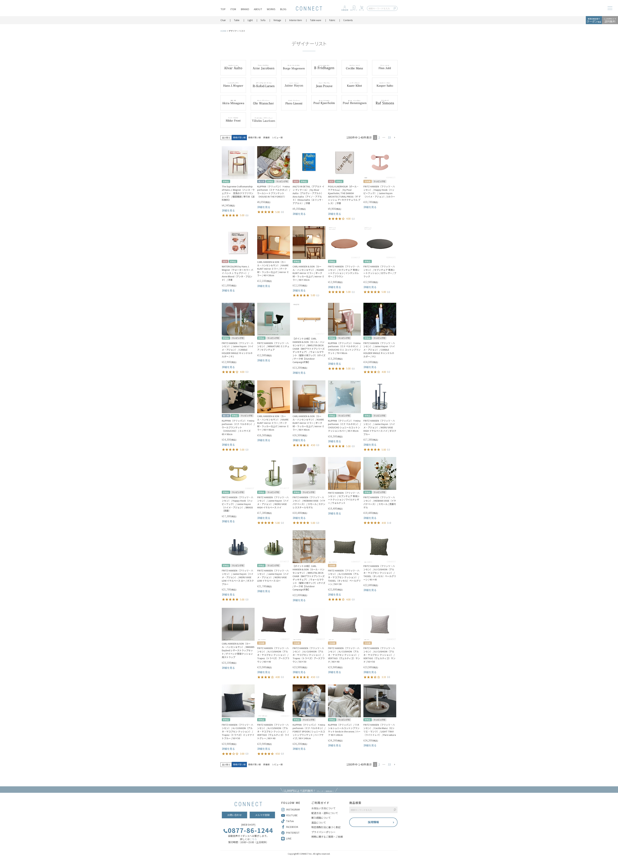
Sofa (263, 20)
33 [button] (389, 137)
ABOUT (258, 9)
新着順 (266, 137)
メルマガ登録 (262, 815)
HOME (223, 30)
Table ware (315, 20)
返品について (318, 822)
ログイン (353, 10)
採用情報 (373, 822)
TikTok (290, 821)
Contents (348, 20)
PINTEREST (293, 832)
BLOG (283, 9)
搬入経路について (321, 817)
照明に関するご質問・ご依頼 (327, 836)
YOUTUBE (292, 815)
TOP (222, 9)
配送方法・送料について (324, 813)
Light (250, 20)
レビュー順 (277, 137)
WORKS (271, 9)
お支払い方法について (323, 808)
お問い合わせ (234, 815)
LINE (288, 838)
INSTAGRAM (293, 809)
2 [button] (379, 137)
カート (361, 10)
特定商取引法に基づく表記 (325, 827)
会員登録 (344, 10)
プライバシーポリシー (323, 832)
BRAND (245, 9)
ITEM (233, 9)
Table (236, 20)
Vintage (277, 20)
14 (389, 522)
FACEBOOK (292, 827)
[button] (395, 137)
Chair (223, 20)
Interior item (295, 20)
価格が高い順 (254, 137)
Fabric (332, 20)
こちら (253, 839)
